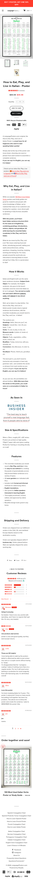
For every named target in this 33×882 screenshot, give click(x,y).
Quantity (11, 102)
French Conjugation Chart (16, 824)
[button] (13, 90)
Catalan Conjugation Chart (16, 840)
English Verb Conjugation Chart (16, 842)
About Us (16, 855)
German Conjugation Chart (16, 834)
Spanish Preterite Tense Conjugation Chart (16, 816)
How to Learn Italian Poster (16, 827)
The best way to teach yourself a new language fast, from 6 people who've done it (16, 417)
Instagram (17, 852)
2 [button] (15, 728)
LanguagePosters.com (19, 865)
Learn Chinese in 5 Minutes (16, 845)
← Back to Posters (16, 569)
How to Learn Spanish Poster (16, 818)
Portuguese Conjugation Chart (16, 837)
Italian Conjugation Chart (16, 831)
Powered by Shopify (16, 868)
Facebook (17, 850)
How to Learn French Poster (16, 821)
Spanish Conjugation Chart (17, 813)
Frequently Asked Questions (16, 858)
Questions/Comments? (16, 861)
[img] (6, 604)
